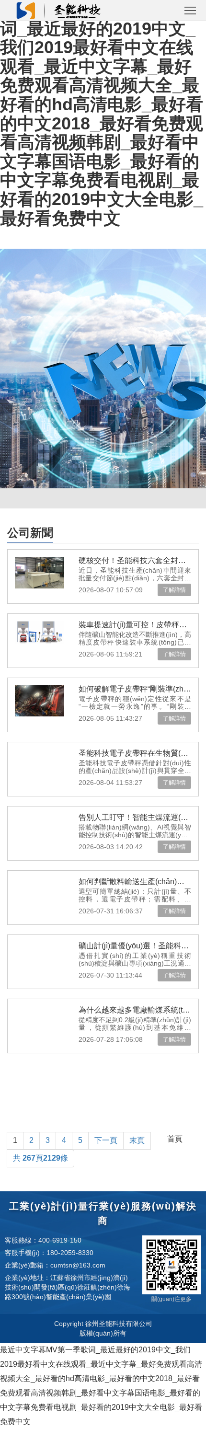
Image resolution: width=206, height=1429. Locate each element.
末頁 (137, 1140)
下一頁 (105, 1140)
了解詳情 (174, 590)
